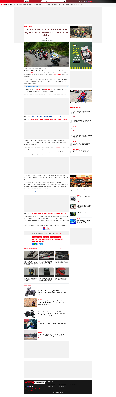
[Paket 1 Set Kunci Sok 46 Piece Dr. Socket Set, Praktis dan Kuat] (62, 254)
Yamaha (58, 147)
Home (25, 26)
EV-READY (19, 4)
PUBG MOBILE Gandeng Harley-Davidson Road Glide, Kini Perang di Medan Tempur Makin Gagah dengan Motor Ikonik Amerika (80, 189)
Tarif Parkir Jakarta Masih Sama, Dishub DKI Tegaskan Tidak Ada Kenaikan (81, 144)
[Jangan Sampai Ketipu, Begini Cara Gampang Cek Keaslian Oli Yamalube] (30, 324)
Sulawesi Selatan (56, 74)
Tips (34, 4)
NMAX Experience (33, 72)
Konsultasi (25, 4)
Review (55, 4)
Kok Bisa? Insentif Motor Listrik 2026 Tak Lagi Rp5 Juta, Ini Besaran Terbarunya (82, 121)
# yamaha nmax (58, 239)
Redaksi (37, 388)
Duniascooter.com (63, 386)
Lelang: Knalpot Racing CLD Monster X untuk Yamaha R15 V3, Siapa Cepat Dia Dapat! (45, 262)
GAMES (77, 4)
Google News (58, 233)
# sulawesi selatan (47, 239)
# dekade (45, 237)
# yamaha (42, 241)
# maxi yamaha (37, 239)
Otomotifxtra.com (51, 384)
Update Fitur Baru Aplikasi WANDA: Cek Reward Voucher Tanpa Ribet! (49, 116)
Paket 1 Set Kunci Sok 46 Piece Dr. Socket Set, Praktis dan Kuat (61, 262)
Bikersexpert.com (62, 384)
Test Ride (50, 4)
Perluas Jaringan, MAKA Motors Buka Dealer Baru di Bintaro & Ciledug (49, 119)
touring (38, 89)
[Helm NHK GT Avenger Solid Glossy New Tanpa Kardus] (62, 271)
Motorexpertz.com (51, 386)
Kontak (26, 388)
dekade (57, 70)
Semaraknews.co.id (74, 384)
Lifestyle (64, 4)
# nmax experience (55, 237)
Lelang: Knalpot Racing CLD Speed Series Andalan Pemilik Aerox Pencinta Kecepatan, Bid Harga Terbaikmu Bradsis (31, 263)
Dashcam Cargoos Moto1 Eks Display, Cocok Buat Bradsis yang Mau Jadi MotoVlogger (45, 279)
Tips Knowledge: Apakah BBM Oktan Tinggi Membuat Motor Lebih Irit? (81, 151)
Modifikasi (38, 4)
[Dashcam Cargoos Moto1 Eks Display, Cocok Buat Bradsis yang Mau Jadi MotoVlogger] (46, 271)
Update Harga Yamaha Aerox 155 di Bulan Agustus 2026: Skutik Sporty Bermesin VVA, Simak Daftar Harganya (51, 313)
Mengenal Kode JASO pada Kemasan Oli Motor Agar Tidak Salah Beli (49, 213)
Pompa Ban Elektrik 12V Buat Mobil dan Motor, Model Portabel (30, 279)
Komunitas (44, 4)
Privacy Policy (32, 388)
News (15, 4)
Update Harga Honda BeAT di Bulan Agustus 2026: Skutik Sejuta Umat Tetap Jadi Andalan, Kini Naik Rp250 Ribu (84, 198)
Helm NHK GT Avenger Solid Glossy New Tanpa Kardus (61, 279)
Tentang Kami (42, 388)
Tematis (73, 4)
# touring (35, 241)
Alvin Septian (37, 38)
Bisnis (68, 4)
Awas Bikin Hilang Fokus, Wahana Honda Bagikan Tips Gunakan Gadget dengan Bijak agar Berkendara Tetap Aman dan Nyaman (81, 103)
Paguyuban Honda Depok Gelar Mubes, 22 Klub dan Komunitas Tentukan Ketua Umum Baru (80, 39)
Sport (59, 4)
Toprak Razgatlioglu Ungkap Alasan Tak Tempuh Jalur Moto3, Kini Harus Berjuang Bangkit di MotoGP (51, 302)
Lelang (81, 4)
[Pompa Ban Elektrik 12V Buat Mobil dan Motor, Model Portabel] (31, 271)
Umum (30, 4)
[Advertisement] (19, 25)
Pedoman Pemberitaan (30, 390)
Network (27, 1)
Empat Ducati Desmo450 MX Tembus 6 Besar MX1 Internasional (81, 128)
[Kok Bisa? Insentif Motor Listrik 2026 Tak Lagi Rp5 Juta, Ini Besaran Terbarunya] (73, 221)
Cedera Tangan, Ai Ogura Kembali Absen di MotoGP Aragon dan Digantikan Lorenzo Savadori (82, 136)
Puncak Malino (48, 89)
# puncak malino (37, 237)
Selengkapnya (64, 248)
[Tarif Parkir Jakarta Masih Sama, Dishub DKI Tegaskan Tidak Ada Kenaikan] (73, 206)
